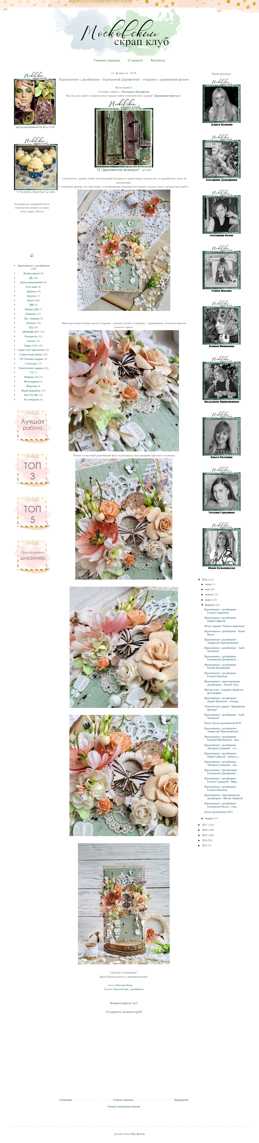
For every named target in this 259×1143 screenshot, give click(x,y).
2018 (205, 579)
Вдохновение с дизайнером (128, 989)
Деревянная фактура (167, 95)
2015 (205, 835)
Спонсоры (31, 363)
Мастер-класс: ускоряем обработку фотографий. (224, 691)
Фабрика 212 (31, 377)
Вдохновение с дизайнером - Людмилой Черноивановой (221, 641)
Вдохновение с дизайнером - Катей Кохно (224, 632)
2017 (205, 824)
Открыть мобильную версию (124, 1106)
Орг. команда (31, 318)
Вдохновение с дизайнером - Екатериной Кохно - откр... (221, 804)
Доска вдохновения (31, 282)
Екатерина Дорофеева (135, 91)
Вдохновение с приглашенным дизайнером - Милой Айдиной (223, 796)
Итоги (30, 300)
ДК (31, 278)
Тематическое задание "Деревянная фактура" (224, 707)
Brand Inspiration (30, 390)
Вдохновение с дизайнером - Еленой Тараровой (221, 610)
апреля (209, 594)
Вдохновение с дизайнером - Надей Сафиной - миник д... (222, 754)
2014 (205, 840)
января (209, 818)
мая (207, 589)
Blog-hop (32, 386)
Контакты (158, 60)
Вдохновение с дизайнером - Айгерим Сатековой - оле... (221, 763)
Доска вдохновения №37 (218, 812)
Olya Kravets (138, 1134)
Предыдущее (181, 1100)
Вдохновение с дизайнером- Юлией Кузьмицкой (220, 666)
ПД (31, 327)
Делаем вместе (31, 273)
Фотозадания (31, 381)
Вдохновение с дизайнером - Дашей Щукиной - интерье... (222, 699)
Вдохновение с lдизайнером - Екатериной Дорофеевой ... (221, 771)
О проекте (135, 60)
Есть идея (31, 286)
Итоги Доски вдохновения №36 (222, 723)
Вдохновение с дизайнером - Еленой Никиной (221, 674)
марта (208, 599)
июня (208, 584)
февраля (210, 605)
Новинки (31, 314)
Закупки (31, 296)
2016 (205, 830)
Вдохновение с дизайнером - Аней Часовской (224, 649)
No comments (31, 399)
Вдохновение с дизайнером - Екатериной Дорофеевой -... (222, 657)
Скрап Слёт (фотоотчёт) (31, 350)
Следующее (65, 1100)
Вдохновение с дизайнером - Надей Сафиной (221, 619)
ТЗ (31, 372)
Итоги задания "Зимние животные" (224, 626)
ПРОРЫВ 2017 (30, 332)
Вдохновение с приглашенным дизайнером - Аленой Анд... (222, 682)
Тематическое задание (30, 368)
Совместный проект (31, 354)
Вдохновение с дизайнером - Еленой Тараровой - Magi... (221, 779)
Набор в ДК (31, 309)
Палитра (31, 323)
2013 (205, 845)
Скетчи (31, 341)
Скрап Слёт (30, 345)
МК (32, 304)
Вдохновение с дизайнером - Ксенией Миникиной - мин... (222, 738)
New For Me (31, 395)
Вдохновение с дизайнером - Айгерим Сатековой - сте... (221, 746)
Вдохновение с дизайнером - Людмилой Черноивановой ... (222, 729)
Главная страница (107, 60)
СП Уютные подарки (31, 359)
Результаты (31, 336)
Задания (30, 291)
